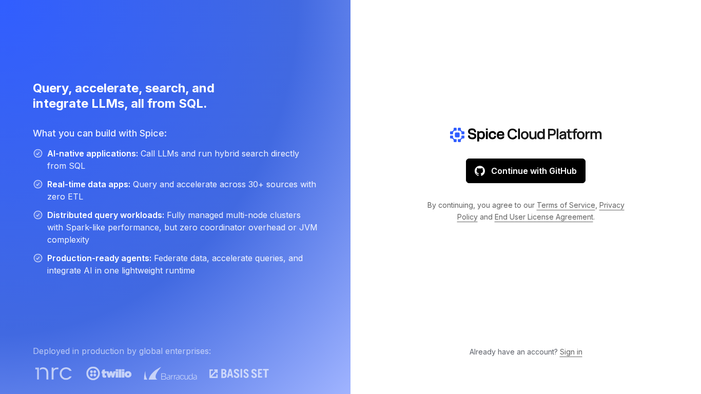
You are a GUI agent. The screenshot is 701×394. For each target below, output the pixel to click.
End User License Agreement (544, 216)
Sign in (571, 351)
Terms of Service (566, 205)
